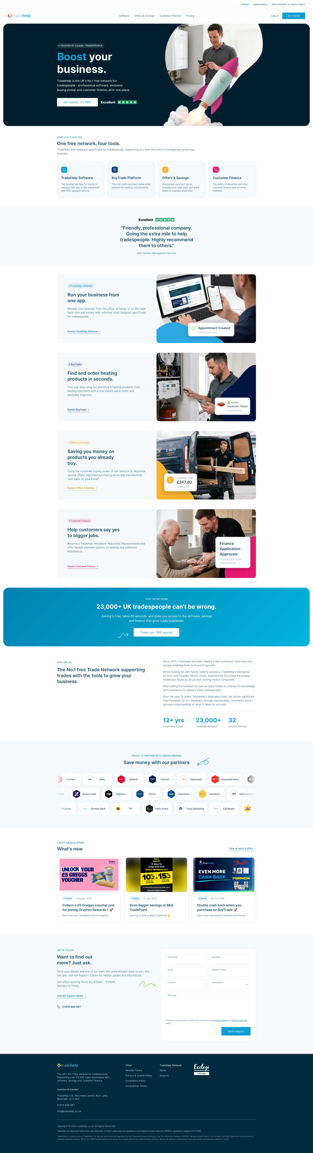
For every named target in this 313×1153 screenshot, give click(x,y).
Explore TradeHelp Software (82, 331)
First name (172, 957)
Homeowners (260, 4)
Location (172, 982)
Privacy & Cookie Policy (139, 1075)
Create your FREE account (156, 632)
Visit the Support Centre (70, 995)
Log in (275, 15)
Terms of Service (239, 1020)
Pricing (190, 15)
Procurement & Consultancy (288, 4)
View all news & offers (241, 848)
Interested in (218, 982)
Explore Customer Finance (81, 566)
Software (124, 15)
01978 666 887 (71, 1007)
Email (170, 969)
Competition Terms (136, 1085)
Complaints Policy (136, 1080)
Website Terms (134, 1070)
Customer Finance (170, 15)
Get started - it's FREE (77, 102)
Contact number (219, 969)
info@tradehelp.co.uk (69, 1111)
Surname (216, 957)
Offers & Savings (144, 15)
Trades (245, 4)
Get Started (294, 15)
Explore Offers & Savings (80, 487)
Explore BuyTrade (76, 409)
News (163, 1070)
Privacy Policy (220, 1020)
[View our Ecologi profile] (201, 1073)
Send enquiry (236, 1031)
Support (164, 1075)
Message (172, 995)
